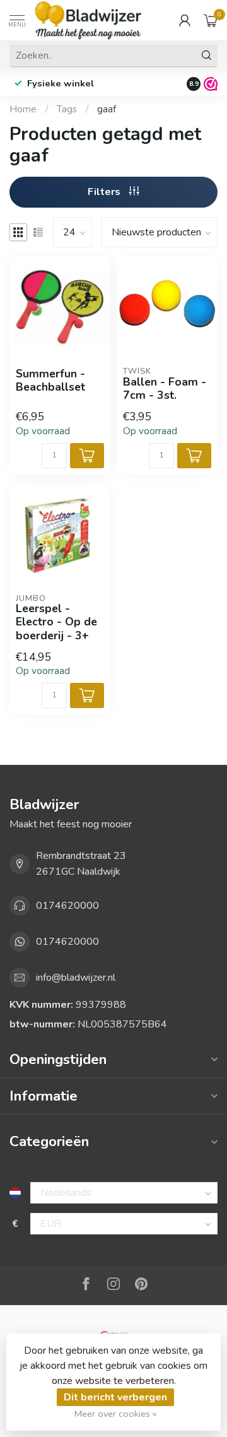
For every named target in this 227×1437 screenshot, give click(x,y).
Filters (105, 192)
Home (23, 109)
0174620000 (67, 906)
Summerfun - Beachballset (50, 380)
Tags (67, 109)
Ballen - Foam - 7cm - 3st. (164, 389)
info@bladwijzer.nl (75, 978)
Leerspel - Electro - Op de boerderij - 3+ (56, 622)
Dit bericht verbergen (115, 1397)
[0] (211, 20)
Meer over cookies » (115, 1413)
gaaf (106, 109)
